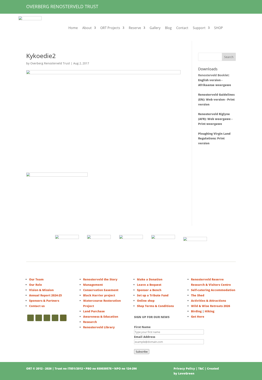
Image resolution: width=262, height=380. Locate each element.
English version (209, 80)
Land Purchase (94, 311)
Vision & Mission (41, 290)
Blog (168, 28)
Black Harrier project (99, 295)
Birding (196, 311)
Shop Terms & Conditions (155, 306)
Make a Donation (149, 279)
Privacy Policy (184, 368)
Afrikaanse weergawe (214, 85)
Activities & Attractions (208, 301)
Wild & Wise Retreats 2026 (210, 306)
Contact (182, 28)
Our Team (36, 279)
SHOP (218, 28)
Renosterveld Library (99, 327)
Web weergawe (219, 119)
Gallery (155, 28)
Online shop (146, 301)
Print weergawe (210, 124)
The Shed (197, 295)
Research (90, 322)
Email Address (144, 337)
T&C (201, 368)
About (87, 28)
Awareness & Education (100, 316)
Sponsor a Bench (149, 290)
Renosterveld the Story (100, 279)
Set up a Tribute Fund (152, 295)
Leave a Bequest (149, 285)
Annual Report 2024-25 (45, 295)
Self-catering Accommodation (213, 290)
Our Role (35, 285)
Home (73, 28)
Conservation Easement (100, 290)
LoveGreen (186, 373)
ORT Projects (110, 28)
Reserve (135, 28)
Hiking (209, 311)
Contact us (37, 306)
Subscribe (142, 351)
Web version (215, 99)
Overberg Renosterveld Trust (50, 63)
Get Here (197, 316)
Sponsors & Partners (44, 301)
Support (199, 28)
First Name (142, 327)
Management (93, 285)
